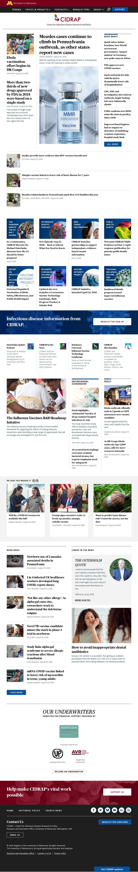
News (18, 9)
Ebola (107, 381)
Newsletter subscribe (115, 822)
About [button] (98, 9)
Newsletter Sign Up (112, 321)
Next (37, 480)
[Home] (67, 17)
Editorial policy (29, 810)
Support (120, 9)
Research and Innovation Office (20, 853)
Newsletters (81, 9)
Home (10, 810)
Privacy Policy (60, 853)
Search (108, 9)
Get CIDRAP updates (112, 869)
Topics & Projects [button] (37, 9)
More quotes (82, 600)
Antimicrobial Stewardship (80, 382)
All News (113, 144)
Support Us (117, 792)
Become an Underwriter (69, 771)
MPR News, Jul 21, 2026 (84, 594)
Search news (54, 810)
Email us (15, 835)
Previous (33, 480)
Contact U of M (44, 853)
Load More (16, 692)
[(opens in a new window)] (21, 3)
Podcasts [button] (61, 9)
